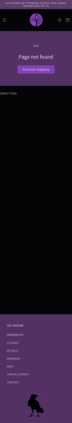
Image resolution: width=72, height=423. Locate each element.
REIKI (10, 366)
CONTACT (13, 382)
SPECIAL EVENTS (17, 374)
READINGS (13, 358)
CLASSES (13, 342)
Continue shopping (36, 69)
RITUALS (12, 350)
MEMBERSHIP (15, 334)
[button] (4, 20)
